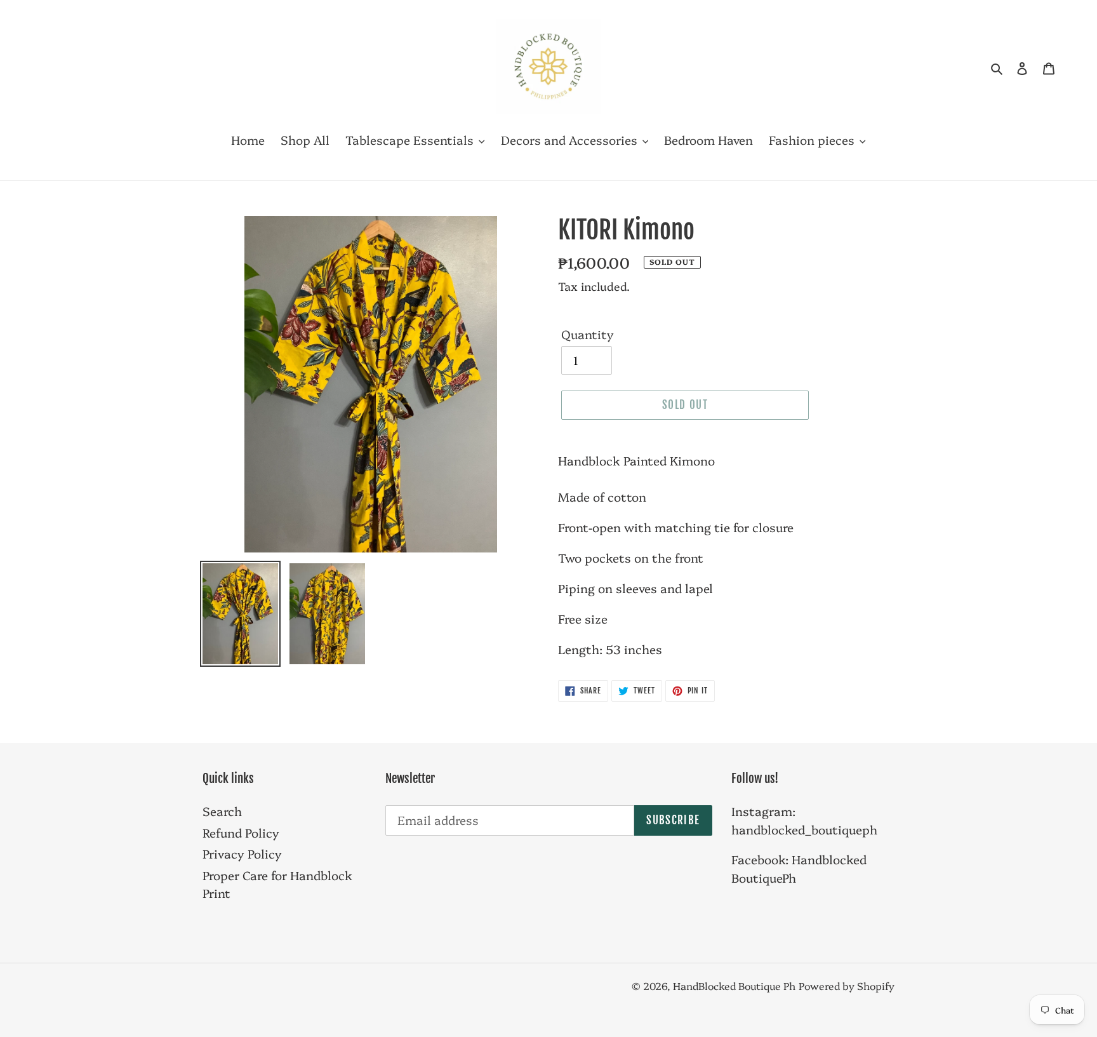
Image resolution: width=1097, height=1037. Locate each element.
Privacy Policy (242, 853)
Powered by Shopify (846, 986)
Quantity (587, 334)
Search (222, 811)
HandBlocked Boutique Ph (734, 986)
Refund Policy (241, 832)
